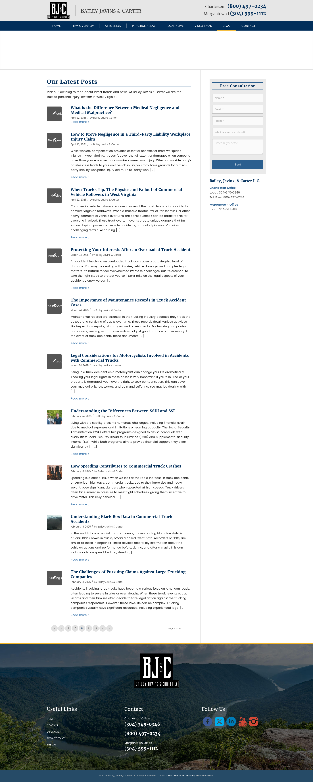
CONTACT (52, 726)
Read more (79, 122)
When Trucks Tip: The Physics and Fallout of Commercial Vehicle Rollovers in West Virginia (126, 192)
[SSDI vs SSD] (54, 417)
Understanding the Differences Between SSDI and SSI (123, 411)
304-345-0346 (229, 192)
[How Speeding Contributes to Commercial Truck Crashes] (54, 472)
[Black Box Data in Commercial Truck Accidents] (54, 522)
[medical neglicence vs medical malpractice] (54, 114)
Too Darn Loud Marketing (181, 775)
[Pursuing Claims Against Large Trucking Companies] (54, 578)
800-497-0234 (233, 197)
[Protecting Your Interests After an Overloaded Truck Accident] (54, 255)
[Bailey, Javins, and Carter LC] (95, 10)
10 (96, 628)
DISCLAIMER (53, 732)
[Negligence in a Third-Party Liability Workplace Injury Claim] (54, 140)
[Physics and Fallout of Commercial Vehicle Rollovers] (54, 195)
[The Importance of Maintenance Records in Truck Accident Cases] (54, 306)
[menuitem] (56, 25)
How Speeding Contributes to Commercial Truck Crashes (126, 466)
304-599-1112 (228, 209)
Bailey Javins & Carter (106, 144)
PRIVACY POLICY (56, 738)
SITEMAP (52, 745)
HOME (50, 719)
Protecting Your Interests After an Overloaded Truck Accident (131, 249)
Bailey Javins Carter (105, 118)
